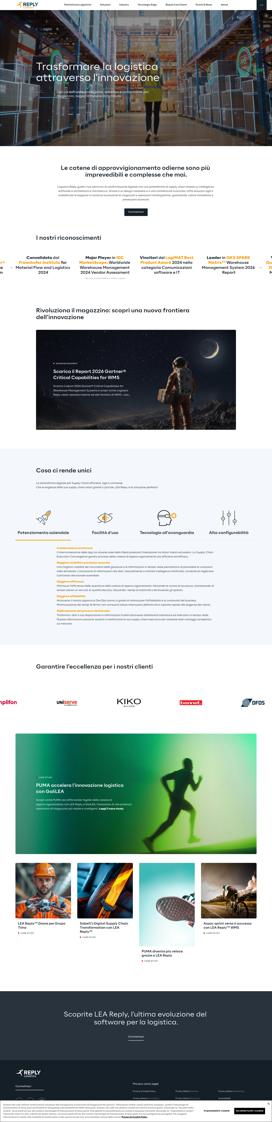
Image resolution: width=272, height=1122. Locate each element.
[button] (136, 212)
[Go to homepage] (30, 5)
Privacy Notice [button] (146, 1098)
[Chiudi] (268, 1103)
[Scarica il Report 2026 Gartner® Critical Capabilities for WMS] (136, 380)
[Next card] (260, 267)
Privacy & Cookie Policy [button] (144, 1091)
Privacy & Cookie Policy (134, 1117)
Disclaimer (105, 278)
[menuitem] (77, 5)
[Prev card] (11, 267)
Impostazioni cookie (217, 1111)
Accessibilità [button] (224, 1098)
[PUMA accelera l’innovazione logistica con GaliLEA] (136, 793)
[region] (136, 1111)
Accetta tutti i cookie (249, 1111)
